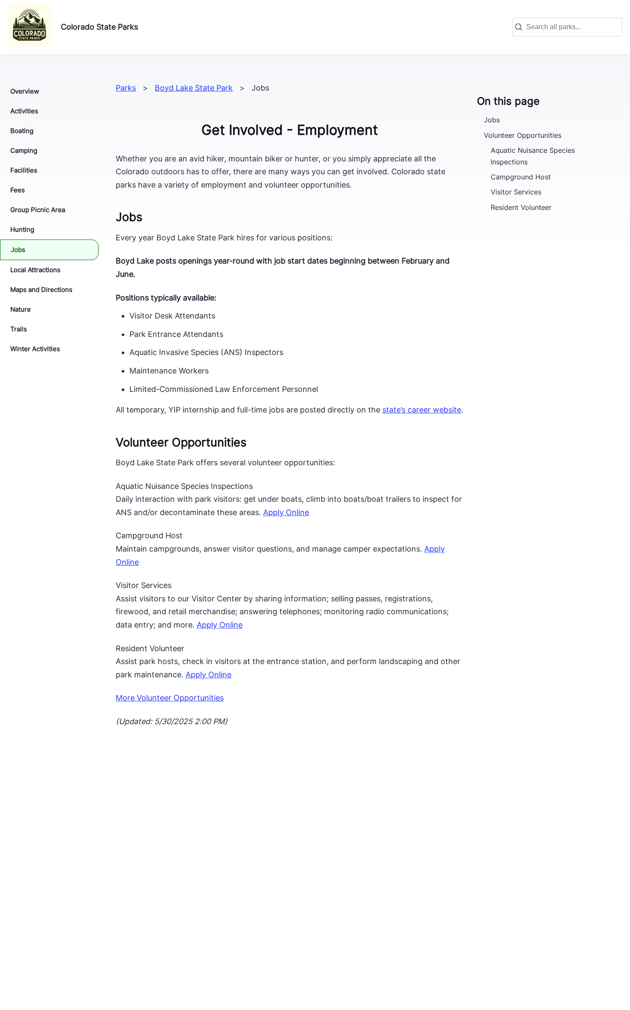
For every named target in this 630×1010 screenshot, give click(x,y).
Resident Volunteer (521, 207)
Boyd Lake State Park (194, 87)
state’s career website (421, 409)
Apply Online (286, 512)
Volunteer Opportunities (522, 135)
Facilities (23, 170)
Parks (126, 87)
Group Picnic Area (37, 210)
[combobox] (571, 27)
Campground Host (521, 177)
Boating (21, 131)
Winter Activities (35, 349)
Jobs (18, 250)
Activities (24, 111)
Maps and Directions (41, 289)
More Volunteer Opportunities (170, 697)
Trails (18, 329)
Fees (17, 190)
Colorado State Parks (99, 26)
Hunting (22, 229)
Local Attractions (35, 270)
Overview (24, 91)
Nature (20, 309)
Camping (23, 150)
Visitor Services (516, 192)
